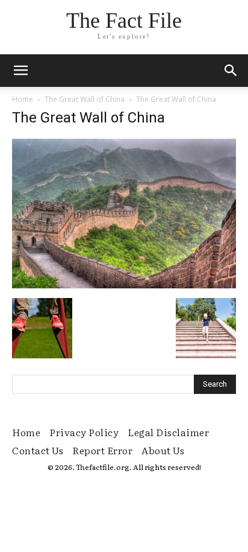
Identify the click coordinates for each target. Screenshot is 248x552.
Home (22, 99)
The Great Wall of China (85, 99)
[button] (231, 70)
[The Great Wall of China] (124, 285)
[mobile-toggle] (20, 70)
